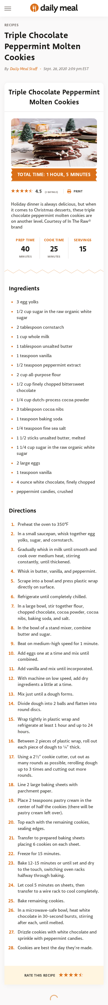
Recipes (11, 25)
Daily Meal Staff (23, 68)
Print (78, 191)
